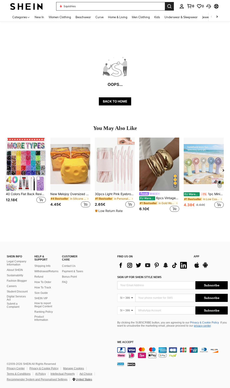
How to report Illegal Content (43, 305)
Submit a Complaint (13, 305)
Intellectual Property (63, 373)
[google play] (205, 267)
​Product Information (41, 318)
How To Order (42, 282)
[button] (208, 6)
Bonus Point (69, 276)
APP (196, 256)
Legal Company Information (16, 263)
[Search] (169, 6)
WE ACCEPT (125, 342)
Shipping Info (42, 266)
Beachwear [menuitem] (83, 17)
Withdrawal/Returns (46, 271)
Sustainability (15, 275)
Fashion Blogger (17, 280)
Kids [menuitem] (157, 17)
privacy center (202, 325)
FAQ (64, 282)
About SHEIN (15, 270)
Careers (12, 286)
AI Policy (40, 373)
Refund (38, 276)
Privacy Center (16, 368)
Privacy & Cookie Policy (204, 322)
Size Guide (41, 292)
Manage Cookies (73, 368)
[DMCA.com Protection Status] (131, 364)
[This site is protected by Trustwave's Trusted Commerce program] (120, 364)
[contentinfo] (172, 352)
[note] (109, 211)
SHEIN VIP (41, 298)
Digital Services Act (16, 298)
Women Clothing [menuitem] (60, 17)
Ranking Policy (43, 311)
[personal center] (181, 6)
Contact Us (68, 266)
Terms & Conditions (19, 373)
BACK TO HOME (115, 101)
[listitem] (26, 175)
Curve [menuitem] (99, 17)
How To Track (42, 287)
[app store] (197, 267)
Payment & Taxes (72, 271)
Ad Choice (86, 373)
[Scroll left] (211, 17)
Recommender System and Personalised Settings (37, 379)
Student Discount (17, 291)
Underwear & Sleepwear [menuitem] (181, 17)
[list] (153, 265)
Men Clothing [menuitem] (141, 17)
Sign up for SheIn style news (139, 277)
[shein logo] (26, 6)
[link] (190, 6)
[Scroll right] (217, 17)
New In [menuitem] (39, 17)
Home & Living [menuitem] (117, 17)
